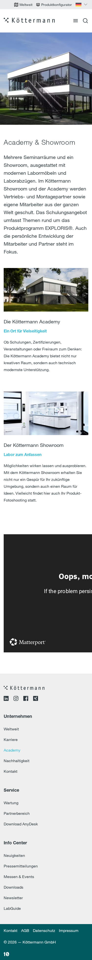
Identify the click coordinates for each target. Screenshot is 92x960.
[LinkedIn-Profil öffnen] (6, 699)
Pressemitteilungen (21, 866)
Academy (12, 750)
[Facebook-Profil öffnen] (25, 699)
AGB (25, 930)
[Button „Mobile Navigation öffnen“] (76, 21)
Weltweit (11, 728)
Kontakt (10, 771)
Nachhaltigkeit (16, 760)
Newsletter (13, 897)
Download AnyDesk (21, 823)
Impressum (69, 930)
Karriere (11, 739)
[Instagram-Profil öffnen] (15, 699)
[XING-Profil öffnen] (35, 699)
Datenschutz (44, 930)
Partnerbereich (17, 813)
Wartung (11, 802)
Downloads (13, 887)
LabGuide (12, 908)
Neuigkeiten (14, 855)
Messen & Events (19, 876)
